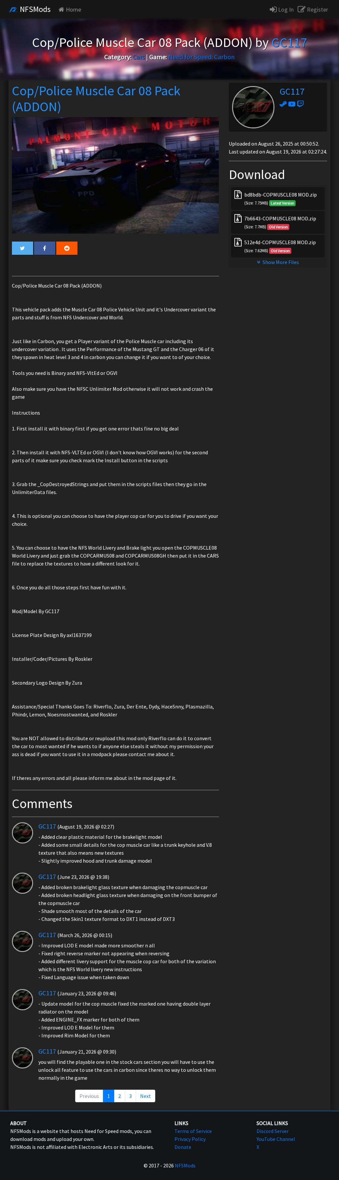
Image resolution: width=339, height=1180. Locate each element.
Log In (285, 9)
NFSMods (34, 9)
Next (145, 1096)
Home (73, 9)
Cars (139, 57)
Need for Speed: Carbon (201, 57)
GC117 (47, 826)
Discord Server (273, 1131)
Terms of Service (193, 1131)
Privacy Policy (190, 1139)
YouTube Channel (276, 1139)
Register (317, 9)
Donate (182, 1147)
